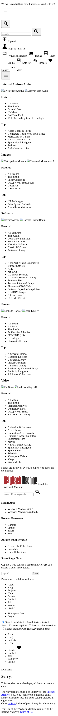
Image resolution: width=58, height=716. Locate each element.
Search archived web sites (18, 628)
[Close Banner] (5, 11)
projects (12, 703)
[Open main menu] (5, 75)
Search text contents (36, 622)
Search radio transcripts (43, 625)
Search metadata (13, 622)
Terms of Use (27, 711)
